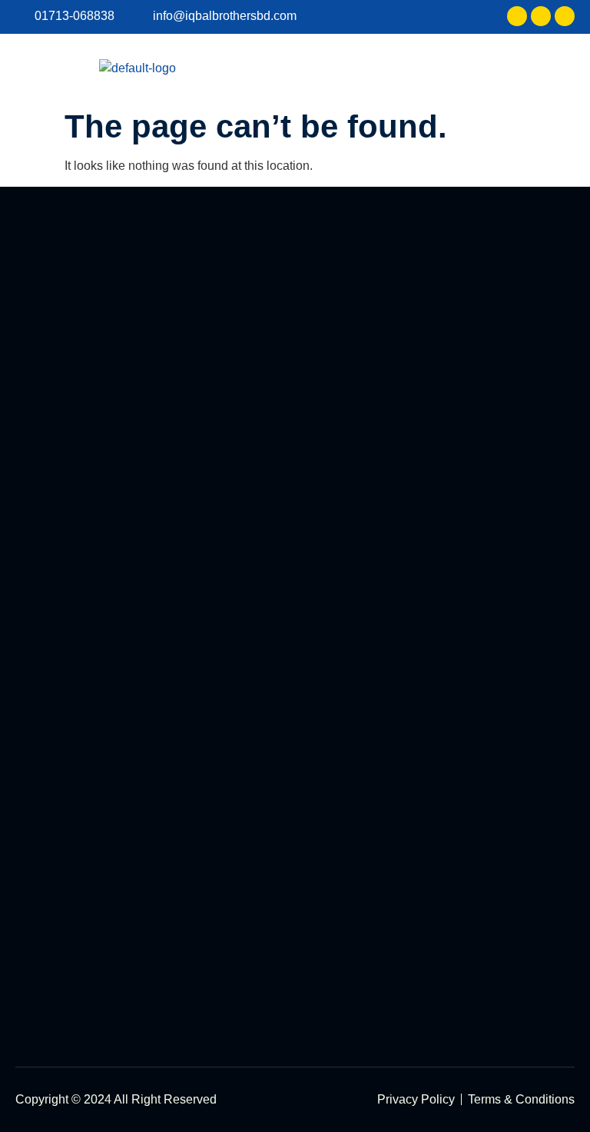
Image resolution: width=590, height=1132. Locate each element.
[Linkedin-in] (541, 16)
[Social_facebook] (517, 16)
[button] (562, 68)
